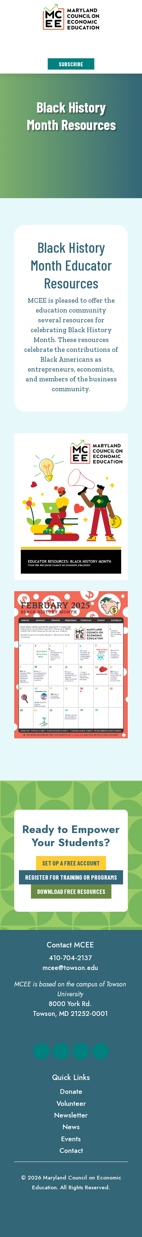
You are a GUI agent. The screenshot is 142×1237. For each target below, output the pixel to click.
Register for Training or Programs (71, 877)
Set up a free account (71, 863)
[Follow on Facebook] (41, 1051)
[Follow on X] (61, 1051)
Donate (71, 1091)
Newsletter (71, 1115)
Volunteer (71, 1103)
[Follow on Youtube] (100, 1051)
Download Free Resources (71, 891)
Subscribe (71, 63)
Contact (71, 1150)
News (71, 1127)
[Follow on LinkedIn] (80, 1051)
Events (71, 1139)
